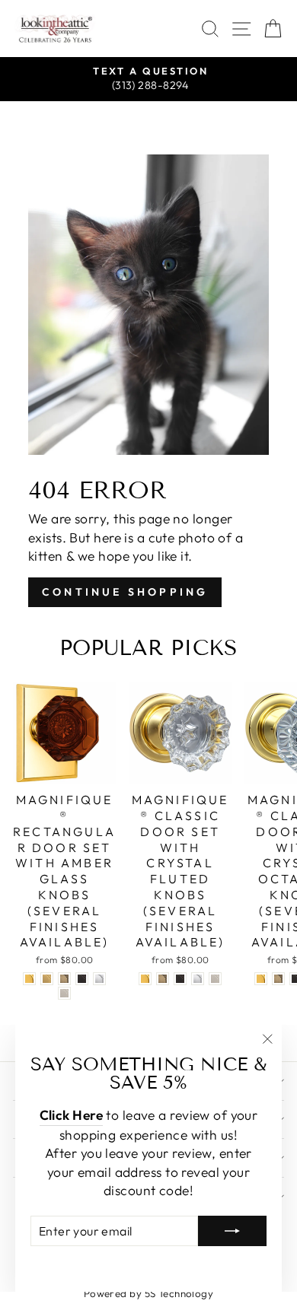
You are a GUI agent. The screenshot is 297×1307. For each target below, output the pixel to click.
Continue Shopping (125, 592)
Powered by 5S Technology (149, 1293)
